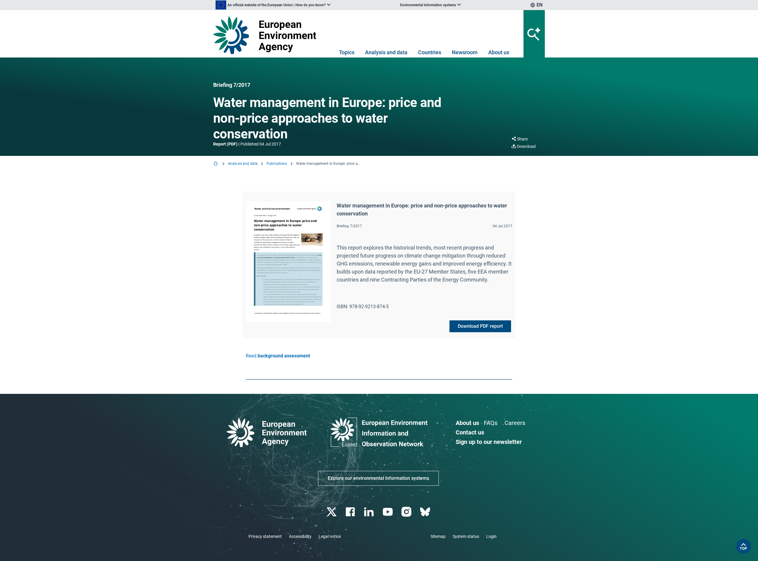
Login (491, 536)
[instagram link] (407, 512)
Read (278, 356)
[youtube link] (388, 512)
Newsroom (465, 52)
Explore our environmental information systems (378, 478)
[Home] (216, 164)
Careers (515, 422)
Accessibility (300, 536)
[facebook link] (351, 512)
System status (466, 536)
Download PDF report (480, 326)
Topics (346, 52)
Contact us (470, 432)
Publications (276, 164)
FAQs (490, 422)
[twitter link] (332, 512)
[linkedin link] (369, 512)
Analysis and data (386, 52)
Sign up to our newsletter (489, 441)
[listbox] (273, 5)
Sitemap (438, 536)
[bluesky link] (425, 512)
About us (498, 52)
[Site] (267, 35)
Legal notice (330, 536)
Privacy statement (265, 536)
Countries (429, 52)
